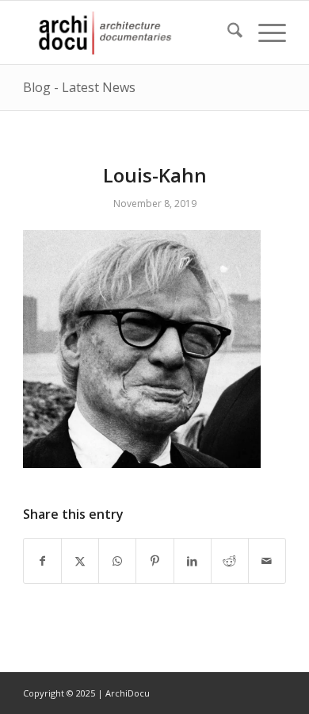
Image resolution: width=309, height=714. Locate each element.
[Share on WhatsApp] (117, 561)
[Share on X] (80, 561)
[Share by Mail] (267, 561)
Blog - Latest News (79, 87)
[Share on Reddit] (230, 561)
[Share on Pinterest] (154, 561)
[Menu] (264, 32)
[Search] (227, 32)
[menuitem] (227, 32)
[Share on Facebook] (42, 561)
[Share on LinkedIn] (192, 561)
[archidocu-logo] (128, 32)
